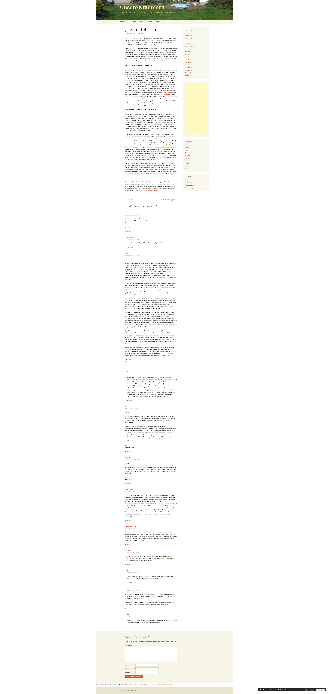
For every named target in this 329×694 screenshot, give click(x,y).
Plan (186, 166)
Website (127, 672)
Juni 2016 (187, 51)
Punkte (169, 92)
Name (127, 665)
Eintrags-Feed (188, 182)
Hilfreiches (149, 21)
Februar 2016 (188, 62)
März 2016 (187, 59)
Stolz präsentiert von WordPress (128, 690)
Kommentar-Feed (189, 185)
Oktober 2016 (188, 43)
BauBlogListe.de (129, 489)
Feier (186, 150)
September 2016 (189, 46)
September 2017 (189, 38)
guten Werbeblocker (152, 190)
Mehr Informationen (309, 689)
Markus (127, 588)
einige (164, 92)
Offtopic (187, 163)
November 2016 (189, 41)
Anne (126, 253)
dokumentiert (165, 94)
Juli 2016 (187, 49)
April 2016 (187, 57)
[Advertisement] (196, 108)
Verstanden (320, 689)
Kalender (133, 21)
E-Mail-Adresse (130, 669)
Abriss (186, 145)
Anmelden (187, 180)
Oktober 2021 (188, 33)
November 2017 (189, 35)
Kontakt (158, 21)
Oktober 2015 (188, 73)
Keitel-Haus (138, 72)
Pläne (140, 21)
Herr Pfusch (128, 550)
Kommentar (129, 645)
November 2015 (189, 70)
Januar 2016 (188, 65)
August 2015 (188, 75)
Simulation (187, 168)
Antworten (129, 231)
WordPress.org (189, 188)
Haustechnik (188, 158)
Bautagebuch (123, 21)
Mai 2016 (187, 54)
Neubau (187, 161)
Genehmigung (188, 155)
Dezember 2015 (189, 67)
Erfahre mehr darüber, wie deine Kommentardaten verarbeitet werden (151, 684)
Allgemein (141, 33)
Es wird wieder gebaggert (167, 200)
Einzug (128, 200)
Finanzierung (188, 153)
